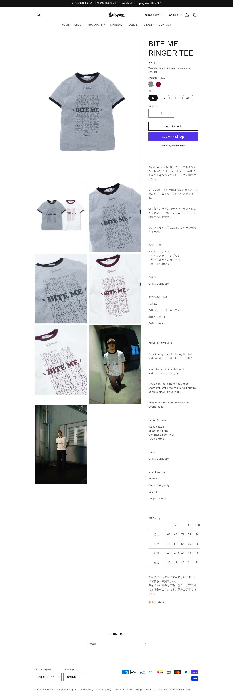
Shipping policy (143, 690)
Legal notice (161, 690)
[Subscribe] (145, 644)
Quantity (153, 106)
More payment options (173, 145)
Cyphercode (49, 690)
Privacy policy (104, 690)
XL (188, 97)
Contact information (180, 690)
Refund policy (86, 690)
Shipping (171, 68)
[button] (39, 15)
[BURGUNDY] (158, 84)
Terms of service (123, 690)
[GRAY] (150, 84)
